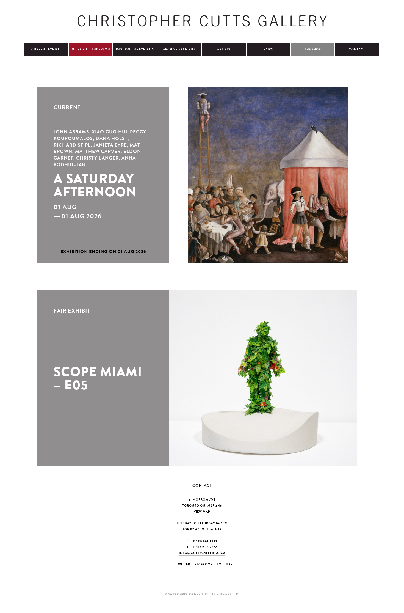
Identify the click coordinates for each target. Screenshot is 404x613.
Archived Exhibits (179, 49)
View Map (202, 511)
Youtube (225, 564)
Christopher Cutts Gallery (202, 20)
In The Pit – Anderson (90, 49)
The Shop (313, 49)
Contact (357, 49)
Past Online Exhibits (135, 49)
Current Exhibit (46, 49)
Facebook (203, 564)
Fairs (268, 49)
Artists (223, 49)
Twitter (183, 564)
